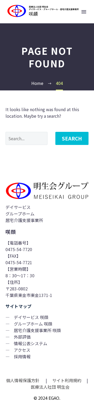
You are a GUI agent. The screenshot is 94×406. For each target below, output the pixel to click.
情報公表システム (30, 343)
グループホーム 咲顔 (33, 324)
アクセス (22, 350)
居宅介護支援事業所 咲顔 (37, 330)
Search (72, 138)
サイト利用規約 (66, 380)
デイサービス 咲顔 (31, 317)
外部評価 (22, 337)
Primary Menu (84, 12)
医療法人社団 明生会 (49, 387)
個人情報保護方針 (23, 380)
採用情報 (22, 356)
